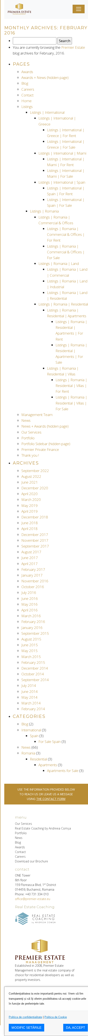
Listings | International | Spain (61, 182)
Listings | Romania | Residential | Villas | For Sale (71, 403)
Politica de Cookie (55, 1017)
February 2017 (33, 569)
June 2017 (29, 557)
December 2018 (34, 517)
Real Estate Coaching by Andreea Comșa (43, 828)
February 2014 (33, 708)
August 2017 (31, 551)
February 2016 (33, 621)
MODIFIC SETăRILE (26, 1027)
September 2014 (35, 679)
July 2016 (28, 592)
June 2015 (29, 644)
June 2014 (29, 691)
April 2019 (29, 511)
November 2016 (34, 581)
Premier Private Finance (40, 449)
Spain (34, 735)
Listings (27, 106)
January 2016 (32, 627)
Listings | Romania (44, 211)
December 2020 (34, 488)
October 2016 (32, 586)
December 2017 (34, 534)
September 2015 (35, 633)
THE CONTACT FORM (50, 799)
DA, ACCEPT (75, 1027)
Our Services (31, 432)
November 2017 (34, 540)
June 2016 (29, 598)
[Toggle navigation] (79, 9)
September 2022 (35, 470)
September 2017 (35, 546)
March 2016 (31, 615)
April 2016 (29, 610)
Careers (27, 89)
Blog (24, 83)
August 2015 (31, 639)
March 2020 (31, 499)
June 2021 (29, 482)
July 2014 (28, 685)
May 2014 (29, 697)
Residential (38, 759)
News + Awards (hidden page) (45, 426)
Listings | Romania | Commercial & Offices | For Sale (66, 252)
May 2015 (29, 650)
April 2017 (29, 563)
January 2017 (32, 575)
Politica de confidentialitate (25, 1017)
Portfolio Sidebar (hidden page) (45, 443)
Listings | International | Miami (62, 153)
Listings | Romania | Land (58, 263)
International (31, 730)
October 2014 (32, 673)
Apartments (47, 764)
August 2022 (31, 476)
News (26, 420)
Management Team (37, 414)
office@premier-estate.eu (32, 899)
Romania (28, 753)
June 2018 (29, 522)
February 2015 (33, 662)
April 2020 (29, 493)
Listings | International (47, 112)
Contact (27, 95)
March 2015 (31, 656)
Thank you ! (30, 455)
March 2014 (31, 703)
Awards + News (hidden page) (45, 77)
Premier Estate (73, 47)
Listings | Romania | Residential (63, 304)
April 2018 (29, 528)
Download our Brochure (31, 861)
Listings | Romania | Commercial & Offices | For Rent (66, 234)
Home (26, 100)
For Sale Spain (49, 741)
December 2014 (34, 668)
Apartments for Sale (62, 770)
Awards (27, 71)
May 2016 (29, 604)
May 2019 (29, 505)
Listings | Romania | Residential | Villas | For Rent (71, 385)
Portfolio (28, 437)
